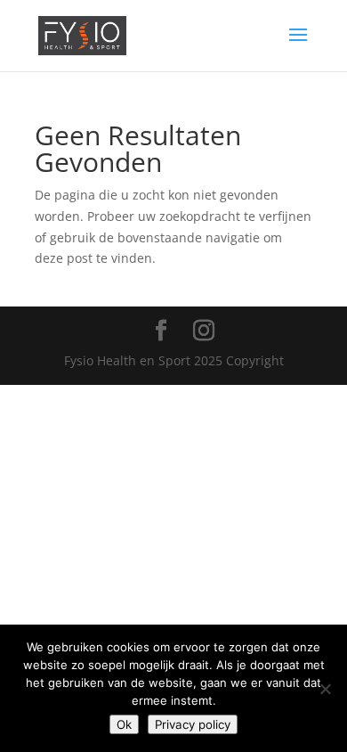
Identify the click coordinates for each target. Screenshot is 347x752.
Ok (124, 724)
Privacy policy (192, 724)
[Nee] (325, 689)
